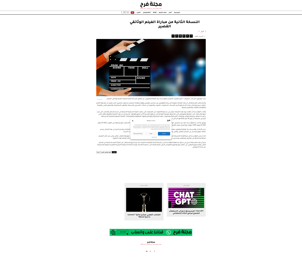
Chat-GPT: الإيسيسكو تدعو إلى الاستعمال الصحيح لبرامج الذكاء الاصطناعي (186, 212)
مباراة (98, 152)
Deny (151, 133)
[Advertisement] (151, 163)
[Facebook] (191, 36)
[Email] (176, 36)
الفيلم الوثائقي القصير (106, 152)
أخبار (202, 31)
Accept (164, 133)
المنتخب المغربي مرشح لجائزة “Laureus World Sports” (144, 216)
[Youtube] (146, 251)
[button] (132, 121)
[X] (187, 36)
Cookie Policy (154, 137)
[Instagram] (150, 251)
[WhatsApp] (184, 36)
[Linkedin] (180, 36)
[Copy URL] (173, 36)
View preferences (138, 133)
